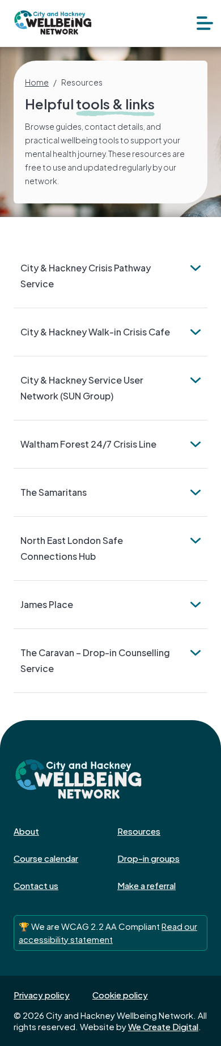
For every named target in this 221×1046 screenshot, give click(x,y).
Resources (138, 831)
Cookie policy (120, 994)
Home (37, 82)
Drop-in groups (148, 858)
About (26, 831)
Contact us (36, 885)
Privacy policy (42, 994)
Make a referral (146, 885)
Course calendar (46, 858)
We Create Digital (163, 1026)
